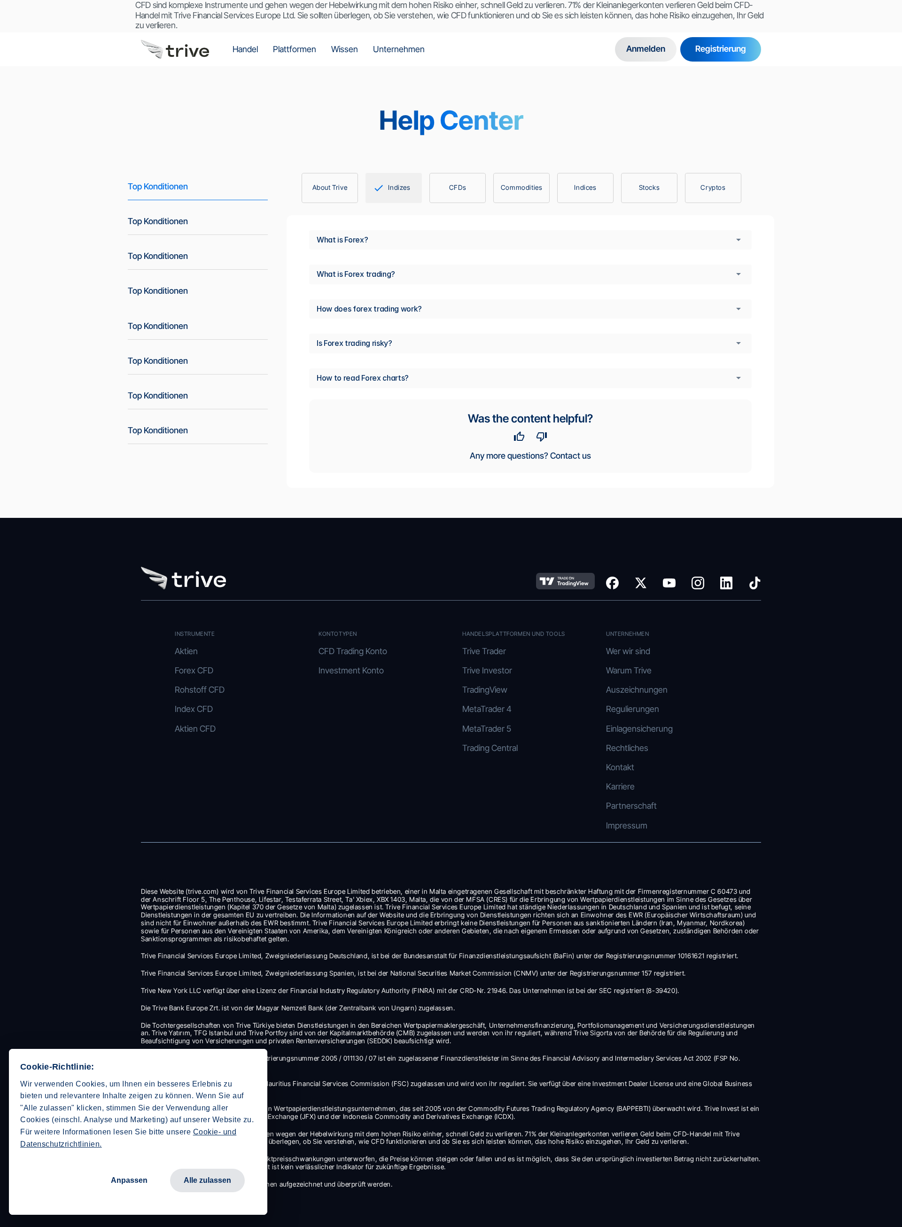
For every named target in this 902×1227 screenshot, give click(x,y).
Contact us (570, 456)
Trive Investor (487, 670)
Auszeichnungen (637, 690)
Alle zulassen (207, 1180)
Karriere (620, 786)
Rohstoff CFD (200, 690)
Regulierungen (632, 709)
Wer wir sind (628, 651)
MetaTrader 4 (487, 709)
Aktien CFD (195, 729)
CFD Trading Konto (353, 651)
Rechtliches (627, 748)
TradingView (484, 690)
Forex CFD (194, 670)
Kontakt (620, 767)
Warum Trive (629, 670)
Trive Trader (484, 651)
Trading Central (490, 748)
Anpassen (129, 1180)
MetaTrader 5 (486, 729)
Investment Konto (351, 670)
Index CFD (194, 709)
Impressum (626, 825)
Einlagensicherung (640, 729)
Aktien (186, 651)
